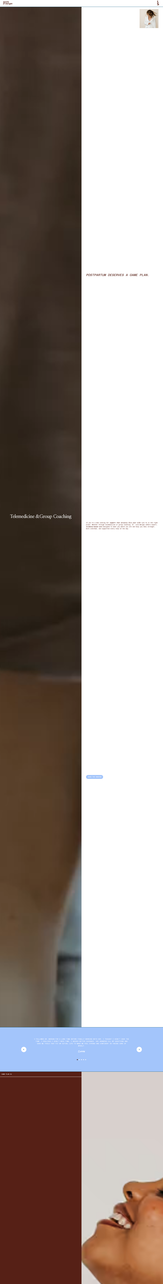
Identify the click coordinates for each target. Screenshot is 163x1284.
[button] (23, 1049)
